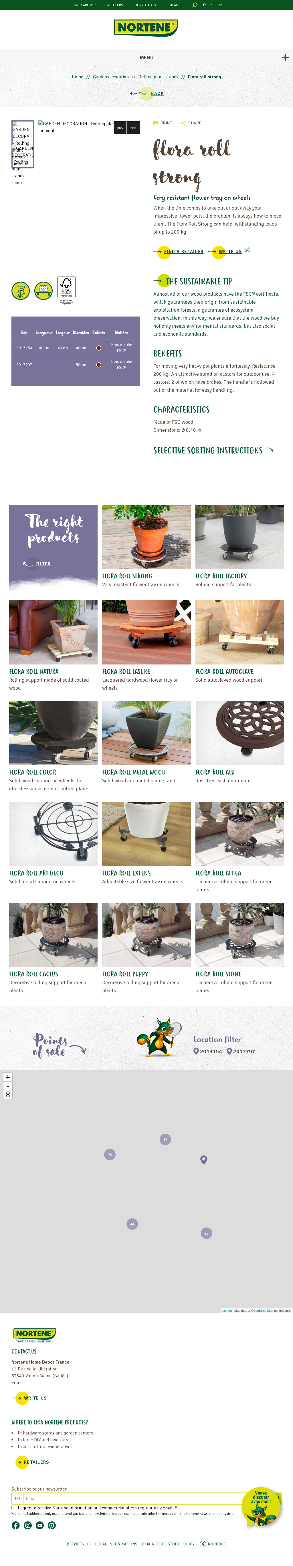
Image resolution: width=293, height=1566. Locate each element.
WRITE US (230, 251)
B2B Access (177, 5)
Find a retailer (183, 251)
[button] (120, 127)
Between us (79, 1544)
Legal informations (116, 1544)
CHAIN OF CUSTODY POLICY (168, 1544)
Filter (43, 564)
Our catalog (145, 5)
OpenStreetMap (262, 1310)
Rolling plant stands (158, 77)
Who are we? (85, 5)
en (220, 5)
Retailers (115, 5)
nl (212, 5)
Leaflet (227, 1310)
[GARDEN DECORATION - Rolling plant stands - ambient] (89, 127)
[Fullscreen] (7, 1094)
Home (77, 77)
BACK (157, 93)
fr (204, 5)
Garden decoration (111, 77)
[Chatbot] (263, 1508)
